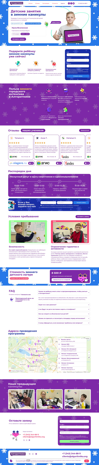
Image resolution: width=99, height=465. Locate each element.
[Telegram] (74, 3)
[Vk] (69, 3)
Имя (68, 52)
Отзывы (37, 3)
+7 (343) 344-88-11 (31, 435)
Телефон (69, 58)
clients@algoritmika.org (34, 437)
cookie (28, 460)
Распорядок (46, 3)
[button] (9, 146)
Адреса (63, 3)
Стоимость (55, 3)
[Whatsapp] (71, 3)
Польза (30, 3)
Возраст (69, 63)
